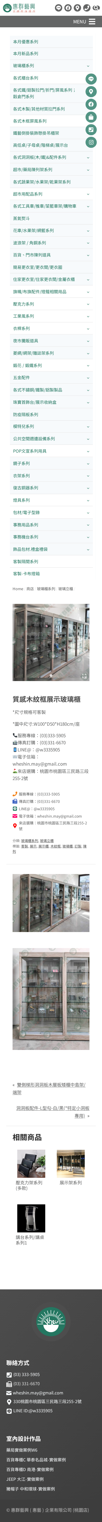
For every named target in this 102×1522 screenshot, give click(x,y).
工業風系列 (23, 316)
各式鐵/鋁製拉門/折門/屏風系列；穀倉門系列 (44, 93)
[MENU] (92, 21)
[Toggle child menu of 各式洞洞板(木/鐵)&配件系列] (88, 157)
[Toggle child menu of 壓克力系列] (88, 304)
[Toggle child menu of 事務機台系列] (88, 537)
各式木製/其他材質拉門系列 (39, 109)
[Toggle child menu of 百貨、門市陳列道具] (88, 255)
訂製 (78, 846)
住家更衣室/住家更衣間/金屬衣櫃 (44, 279)
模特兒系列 (23, 426)
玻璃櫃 (68, 846)
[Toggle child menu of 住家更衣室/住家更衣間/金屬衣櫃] (88, 279)
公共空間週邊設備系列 (34, 438)
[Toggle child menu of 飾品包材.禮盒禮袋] (88, 549)
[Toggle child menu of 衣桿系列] (88, 328)
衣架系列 (21, 475)
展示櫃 (43, 846)
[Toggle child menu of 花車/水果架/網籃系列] (88, 230)
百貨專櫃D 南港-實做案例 (30, 1469)
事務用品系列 (25, 524)
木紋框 (55, 846)
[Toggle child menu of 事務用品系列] (88, 525)
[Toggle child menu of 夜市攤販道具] (88, 341)
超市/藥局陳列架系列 (32, 169)
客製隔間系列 (25, 561)
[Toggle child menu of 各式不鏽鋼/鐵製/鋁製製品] (88, 390)
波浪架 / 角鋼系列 (29, 242)
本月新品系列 (25, 53)
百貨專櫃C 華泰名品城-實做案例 (36, 1459)
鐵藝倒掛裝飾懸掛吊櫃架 (36, 133)
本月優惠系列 (25, 41)
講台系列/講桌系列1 (30, 1240)
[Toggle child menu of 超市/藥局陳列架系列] (88, 169)
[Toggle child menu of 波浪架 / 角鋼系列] (88, 243)
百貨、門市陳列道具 (32, 255)
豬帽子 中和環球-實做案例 (30, 1488)
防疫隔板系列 (25, 414)
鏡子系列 (21, 463)
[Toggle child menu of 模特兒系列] (88, 426)
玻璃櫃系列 (23, 65)
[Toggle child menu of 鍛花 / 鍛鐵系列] (88, 365)
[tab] (51, 675)
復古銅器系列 (25, 487)
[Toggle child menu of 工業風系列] (88, 316)
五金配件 (21, 377)
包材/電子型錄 (26, 512)
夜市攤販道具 (25, 340)
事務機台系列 (25, 537)
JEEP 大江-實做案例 (25, 1479)
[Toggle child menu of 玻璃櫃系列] (88, 66)
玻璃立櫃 (47, 840)
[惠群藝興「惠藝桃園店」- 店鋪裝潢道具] (58, 8)
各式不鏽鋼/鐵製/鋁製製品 (37, 389)
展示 (33, 846)
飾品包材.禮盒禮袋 (30, 549)
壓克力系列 (23, 304)
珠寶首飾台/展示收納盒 (34, 402)
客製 (24, 846)
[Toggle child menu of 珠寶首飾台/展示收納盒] (88, 402)
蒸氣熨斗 (21, 218)
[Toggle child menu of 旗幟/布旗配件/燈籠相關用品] (88, 291)
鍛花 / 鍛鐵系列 (27, 365)
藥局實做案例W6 (21, 1449)
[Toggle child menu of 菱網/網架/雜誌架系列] (88, 353)
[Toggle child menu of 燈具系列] (88, 500)
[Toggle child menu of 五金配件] (88, 378)
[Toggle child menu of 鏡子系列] (88, 463)
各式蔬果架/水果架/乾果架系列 (42, 182)
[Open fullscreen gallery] (84, 676)
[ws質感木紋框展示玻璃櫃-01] (51, 642)
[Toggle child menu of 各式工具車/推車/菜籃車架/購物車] (88, 206)
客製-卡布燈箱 (26, 573)
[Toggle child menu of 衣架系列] (88, 476)
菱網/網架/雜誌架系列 (33, 353)
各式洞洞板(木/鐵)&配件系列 (39, 157)
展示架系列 (71, 1182)
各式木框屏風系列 (30, 121)
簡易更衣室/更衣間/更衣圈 (37, 267)
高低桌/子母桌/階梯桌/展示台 (40, 145)
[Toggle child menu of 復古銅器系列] (88, 488)
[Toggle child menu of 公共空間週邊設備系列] (88, 439)
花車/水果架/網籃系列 (33, 230)
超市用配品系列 (27, 194)
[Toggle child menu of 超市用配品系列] (88, 194)
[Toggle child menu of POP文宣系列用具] (88, 451)
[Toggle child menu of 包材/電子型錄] (88, 512)
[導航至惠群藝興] (77, 8)
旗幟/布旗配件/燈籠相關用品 (39, 291)
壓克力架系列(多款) (29, 1185)
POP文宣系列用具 (30, 451)
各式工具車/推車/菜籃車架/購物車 (44, 206)
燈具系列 (21, 500)
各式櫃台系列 (25, 78)
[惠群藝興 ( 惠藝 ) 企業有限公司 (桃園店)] (51, 1322)
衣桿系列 (21, 328)
